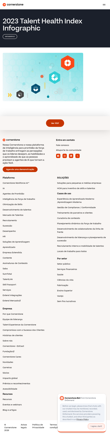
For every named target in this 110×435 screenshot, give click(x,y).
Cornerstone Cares (12, 356)
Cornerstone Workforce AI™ (16, 183)
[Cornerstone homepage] (28, 140)
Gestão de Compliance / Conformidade (76, 207)
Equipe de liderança (12, 319)
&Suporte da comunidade (68, 150)
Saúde (60, 274)
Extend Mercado (11, 300)
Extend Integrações (12, 295)
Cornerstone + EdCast (13, 346)
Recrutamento (10, 220)
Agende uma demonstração (20, 169)
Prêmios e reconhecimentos (16, 383)
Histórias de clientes (13, 335)
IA (4, 188)
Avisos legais (24, 426)
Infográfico (10, 37)
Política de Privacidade (38, 426)
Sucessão (7, 225)
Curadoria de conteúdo (68, 218)
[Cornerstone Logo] (13, 4)
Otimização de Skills (12, 204)
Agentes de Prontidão (13, 193)
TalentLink (8, 279)
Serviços (7, 290)
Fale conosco (62, 145)
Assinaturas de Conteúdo (15, 263)
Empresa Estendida (12, 252)
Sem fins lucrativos (66, 301)
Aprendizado (9, 247)
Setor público (63, 264)
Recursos (7, 399)
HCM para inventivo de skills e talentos (76, 188)
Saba (5, 268)
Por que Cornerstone (13, 314)
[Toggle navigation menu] (103, 4)
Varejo (60, 296)
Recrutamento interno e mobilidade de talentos (80, 246)
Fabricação (62, 285)
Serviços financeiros (67, 269)
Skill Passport (9, 284)
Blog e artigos (9, 410)
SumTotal (7, 274)
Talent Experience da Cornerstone (19, 324)
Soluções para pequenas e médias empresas (79, 183)
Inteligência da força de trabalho (19, 199)
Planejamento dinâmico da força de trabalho (79, 223)
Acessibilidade (10, 389)
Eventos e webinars (12, 404)
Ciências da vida (65, 280)
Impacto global (10, 378)
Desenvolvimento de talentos (17, 209)
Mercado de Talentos (13, 215)
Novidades (8, 362)
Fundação (7, 351)
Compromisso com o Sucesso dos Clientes (23, 330)
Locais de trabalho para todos (72, 251)
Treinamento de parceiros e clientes (75, 212)
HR (4, 236)
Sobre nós (7, 340)
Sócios (6, 373)
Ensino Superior (64, 290)
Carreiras (7, 367)
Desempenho (9, 231)
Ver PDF (55, 123)
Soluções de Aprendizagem (16, 241)
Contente (7, 258)
